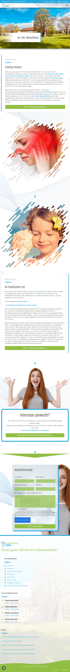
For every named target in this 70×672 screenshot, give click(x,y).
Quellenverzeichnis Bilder (14, 571)
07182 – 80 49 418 (12, 609)
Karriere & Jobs (11, 580)
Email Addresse (21, 485)
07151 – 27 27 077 (11, 622)
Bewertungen (11, 577)
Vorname (19, 477)
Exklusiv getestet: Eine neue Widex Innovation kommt (20, 637)
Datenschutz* (22, 509)
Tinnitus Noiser (31, 305)
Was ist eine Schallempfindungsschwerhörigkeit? (18, 645)
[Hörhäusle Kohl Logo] (8, 4)
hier (17, 516)
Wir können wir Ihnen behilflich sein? (28, 493)
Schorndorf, (27, 430)
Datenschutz (11, 574)
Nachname (40, 477)
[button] (4, 668)
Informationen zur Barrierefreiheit (17, 585)
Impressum (10, 568)
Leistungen (10, 565)
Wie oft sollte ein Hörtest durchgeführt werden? (18, 649)
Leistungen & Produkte (13, 582)
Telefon (38, 485)
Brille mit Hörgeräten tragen (11, 641)
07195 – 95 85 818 (11, 615)
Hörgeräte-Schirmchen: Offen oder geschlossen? (18, 653)
